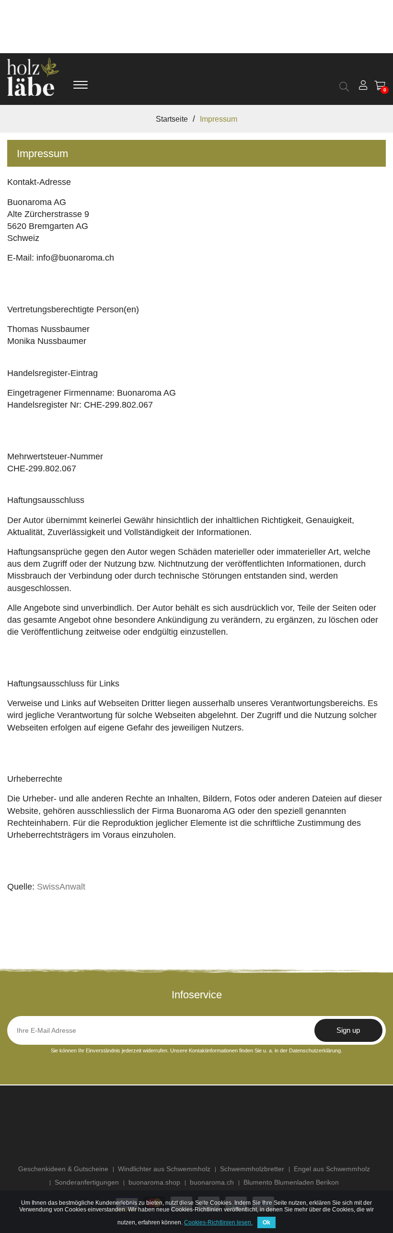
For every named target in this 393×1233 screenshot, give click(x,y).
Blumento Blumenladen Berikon (291, 1182)
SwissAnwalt (61, 886)
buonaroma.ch (212, 1182)
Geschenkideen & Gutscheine (63, 1169)
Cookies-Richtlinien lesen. (218, 1222)
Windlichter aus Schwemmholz (164, 1169)
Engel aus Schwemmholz (332, 1169)
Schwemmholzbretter (252, 1169)
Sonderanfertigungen (87, 1182)
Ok (266, 1222)
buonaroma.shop (154, 1182)
